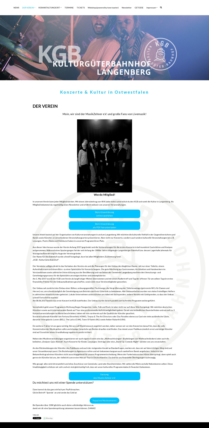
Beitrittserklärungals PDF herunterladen (104, 226)
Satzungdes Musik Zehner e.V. (104, 376)
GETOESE (139, 7)
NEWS (16, 7)
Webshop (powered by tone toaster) (103, 7)
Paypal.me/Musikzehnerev (105, 400)
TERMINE (69, 7)
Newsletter (127, 7)
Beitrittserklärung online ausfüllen (104, 214)
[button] (34, 7)
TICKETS (81, 7)
